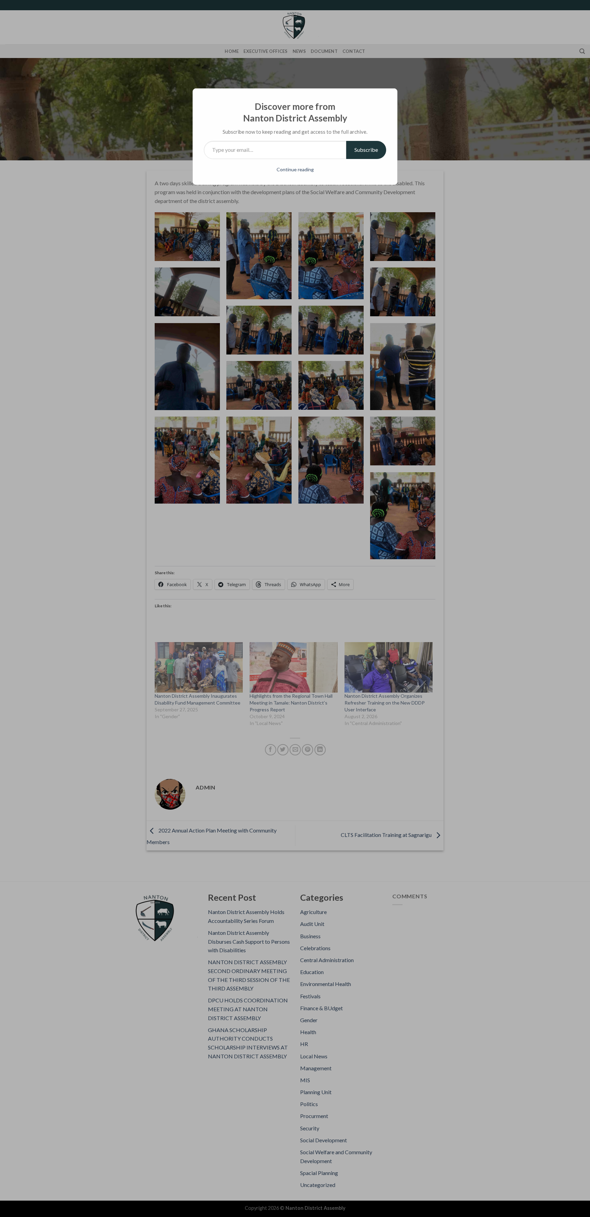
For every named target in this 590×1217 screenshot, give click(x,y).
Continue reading (295, 169)
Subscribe (366, 149)
